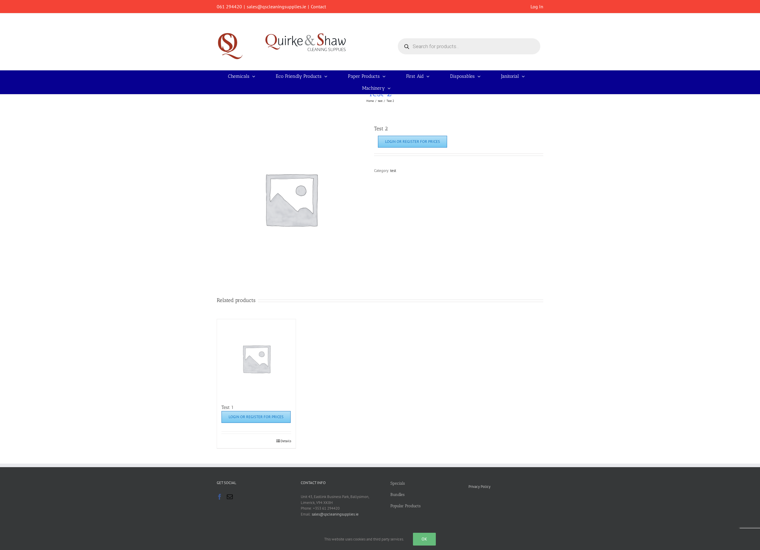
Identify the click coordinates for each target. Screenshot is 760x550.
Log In (537, 7)
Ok (424, 539)
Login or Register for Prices (412, 141)
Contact (318, 7)
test (393, 170)
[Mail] (230, 497)
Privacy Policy (479, 486)
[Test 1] (256, 358)
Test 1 (227, 407)
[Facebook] (220, 497)
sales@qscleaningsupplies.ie (276, 7)
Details (286, 441)
